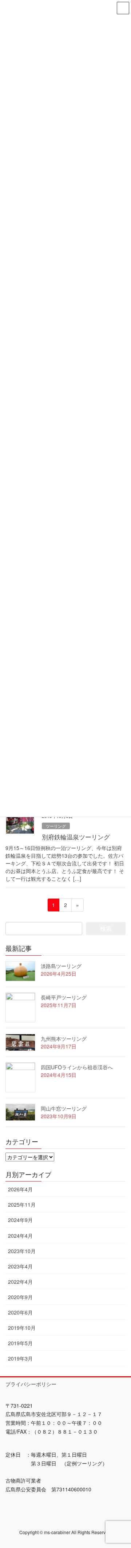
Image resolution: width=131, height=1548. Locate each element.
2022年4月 (20, 1281)
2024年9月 (20, 1219)
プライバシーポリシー (30, 1384)
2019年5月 (20, 1343)
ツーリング (56, 826)
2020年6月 (20, 1312)
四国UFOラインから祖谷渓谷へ (77, 1067)
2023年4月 (20, 1266)
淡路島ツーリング (61, 966)
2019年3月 (20, 1358)
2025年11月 (22, 1204)
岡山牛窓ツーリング (64, 1108)
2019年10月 (22, 1327)
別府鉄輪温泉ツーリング (76, 836)
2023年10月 (22, 1251)
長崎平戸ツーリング (64, 997)
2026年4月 (20, 1189)
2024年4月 (20, 1235)
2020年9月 (20, 1297)
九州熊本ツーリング (64, 1038)
